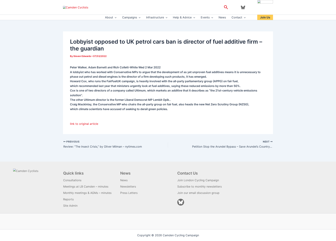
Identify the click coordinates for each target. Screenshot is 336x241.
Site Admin (70, 205)
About (109, 17)
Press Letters (129, 193)
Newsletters (128, 186)
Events (205, 17)
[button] (226, 7)
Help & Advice (182, 17)
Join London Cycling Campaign (198, 180)
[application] (115, 17)
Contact (237, 17)
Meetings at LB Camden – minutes (85, 186)
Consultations (72, 180)
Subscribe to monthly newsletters (199, 186)
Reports (68, 199)
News (222, 17)
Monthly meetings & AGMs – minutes (87, 193)
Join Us (265, 17)
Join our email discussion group (198, 193)
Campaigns (129, 17)
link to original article (84, 123)
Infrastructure (155, 17)
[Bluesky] (243, 7)
